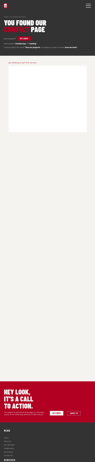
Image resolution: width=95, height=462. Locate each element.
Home (6, 438)
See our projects (32, 47)
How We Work (9, 445)
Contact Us (8, 455)
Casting (32, 43)
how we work (71, 47)
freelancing (20, 43)
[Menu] (88, 5)
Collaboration (9, 448)
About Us (7, 441)
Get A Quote (8, 452)
